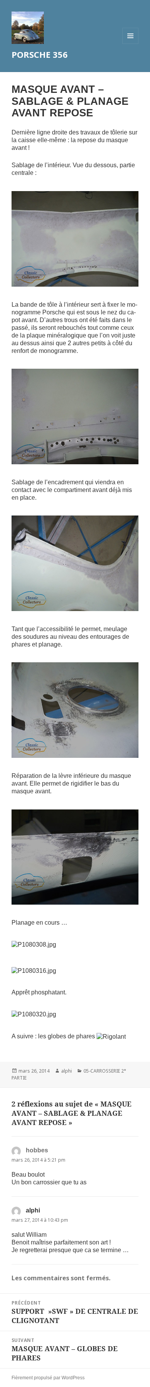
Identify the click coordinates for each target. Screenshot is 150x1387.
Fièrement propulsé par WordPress (48, 1377)
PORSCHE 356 (40, 54)
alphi (66, 1071)
